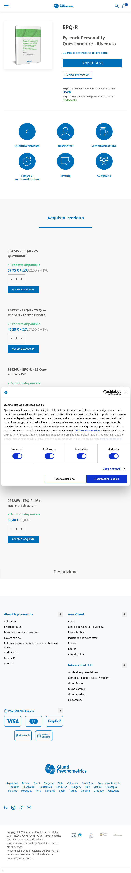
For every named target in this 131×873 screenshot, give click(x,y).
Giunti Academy (77, 694)
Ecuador (14, 787)
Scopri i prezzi (92, 63)
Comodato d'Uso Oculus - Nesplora (88, 677)
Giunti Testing (76, 683)
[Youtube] (29, 807)
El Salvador (29, 787)
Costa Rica (88, 783)
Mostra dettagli (111, 468)
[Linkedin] (5, 807)
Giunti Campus (76, 688)
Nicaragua (112, 787)
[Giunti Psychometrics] (65, 769)
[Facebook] (21, 807)
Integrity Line (76, 654)
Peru (38, 790)
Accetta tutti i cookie (106, 478)
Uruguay (99, 790)
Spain (62, 790)
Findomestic (75, 699)
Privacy (72, 643)
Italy (87, 787)
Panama (12, 790)
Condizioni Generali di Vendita (86, 626)
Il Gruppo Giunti (13, 626)
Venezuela (113, 790)
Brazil (36, 783)
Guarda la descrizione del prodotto (85, 53)
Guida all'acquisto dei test (83, 672)
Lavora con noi (12, 637)
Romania (50, 790)
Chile (60, 783)
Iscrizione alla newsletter (82, 637)
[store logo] (63, 6)
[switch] (49, 456)
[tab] (65, 219)
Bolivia (26, 783)
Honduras (61, 787)
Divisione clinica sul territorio (21, 632)
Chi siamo (10, 621)
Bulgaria (49, 783)
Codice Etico (11, 652)
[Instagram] (13, 807)
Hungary (76, 787)
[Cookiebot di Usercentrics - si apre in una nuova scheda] (106, 392)
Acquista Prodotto (65, 218)
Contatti (8, 663)
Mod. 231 (10, 658)
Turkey (73, 790)
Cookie (72, 648)
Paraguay (26, 790)
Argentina (12, 783)
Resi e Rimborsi (77, 632)
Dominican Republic (109, 783)
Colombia (72, 783)
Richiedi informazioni (77, 75)
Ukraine (85, 790)
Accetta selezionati (65, 478)
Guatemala (45, 787)
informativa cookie (88, 430)
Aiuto (71, 621)
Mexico (98, 787)
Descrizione (66, 571)
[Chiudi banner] (126, 392)
